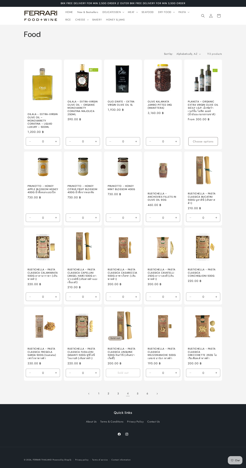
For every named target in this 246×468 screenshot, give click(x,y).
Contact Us (153, 421)
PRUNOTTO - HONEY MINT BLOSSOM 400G (121, 187)
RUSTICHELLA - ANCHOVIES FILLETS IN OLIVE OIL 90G (162, 196)
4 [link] (128, 393)
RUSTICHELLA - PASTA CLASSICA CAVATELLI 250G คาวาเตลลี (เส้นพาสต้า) (161, 274)
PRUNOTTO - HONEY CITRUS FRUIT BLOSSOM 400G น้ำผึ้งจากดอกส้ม (82, 189)
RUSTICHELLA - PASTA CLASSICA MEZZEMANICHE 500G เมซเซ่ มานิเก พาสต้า (162, 353)
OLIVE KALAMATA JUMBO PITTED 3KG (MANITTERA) (160, 105)
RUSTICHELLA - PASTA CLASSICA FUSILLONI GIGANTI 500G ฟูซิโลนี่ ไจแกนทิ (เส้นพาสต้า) (81, 353)
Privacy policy (82, 459)
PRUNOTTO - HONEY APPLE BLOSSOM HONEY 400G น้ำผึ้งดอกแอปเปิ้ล (43, 189)
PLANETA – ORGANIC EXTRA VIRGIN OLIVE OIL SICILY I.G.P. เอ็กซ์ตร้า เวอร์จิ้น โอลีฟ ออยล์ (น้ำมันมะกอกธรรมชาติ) (203, 108)
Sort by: (168, 54)
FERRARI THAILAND (42, 459)
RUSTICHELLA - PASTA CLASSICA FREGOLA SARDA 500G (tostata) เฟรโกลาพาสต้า (42, 353)
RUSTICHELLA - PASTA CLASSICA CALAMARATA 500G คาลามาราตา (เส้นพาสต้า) (43, 274)
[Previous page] (89, 394)
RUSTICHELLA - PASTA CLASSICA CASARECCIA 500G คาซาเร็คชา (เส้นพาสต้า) (122, 274)
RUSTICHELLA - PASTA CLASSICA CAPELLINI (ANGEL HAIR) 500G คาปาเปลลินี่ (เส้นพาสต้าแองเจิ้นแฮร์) (82, 276)
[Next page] (157, 394)
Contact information (121, 459)
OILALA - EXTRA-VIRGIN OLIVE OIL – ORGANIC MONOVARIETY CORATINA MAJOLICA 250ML (83, 108)
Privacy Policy (135, 421)
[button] (113, 12)
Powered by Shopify (62, 459)
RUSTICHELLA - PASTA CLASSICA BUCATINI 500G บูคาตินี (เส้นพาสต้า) (202, 198)
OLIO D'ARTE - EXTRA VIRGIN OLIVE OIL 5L (121, 103)
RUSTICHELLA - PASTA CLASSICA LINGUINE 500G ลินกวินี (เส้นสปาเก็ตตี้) (121, 353)
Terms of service (100, 459)
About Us (91, 421)
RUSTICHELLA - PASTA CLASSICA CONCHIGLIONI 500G (202, 273)
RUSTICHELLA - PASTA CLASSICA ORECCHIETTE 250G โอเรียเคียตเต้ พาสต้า (202, 353)
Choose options (203, 141)
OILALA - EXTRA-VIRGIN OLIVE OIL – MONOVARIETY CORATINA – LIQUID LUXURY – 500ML (43, 121)
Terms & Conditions (111, 421)
